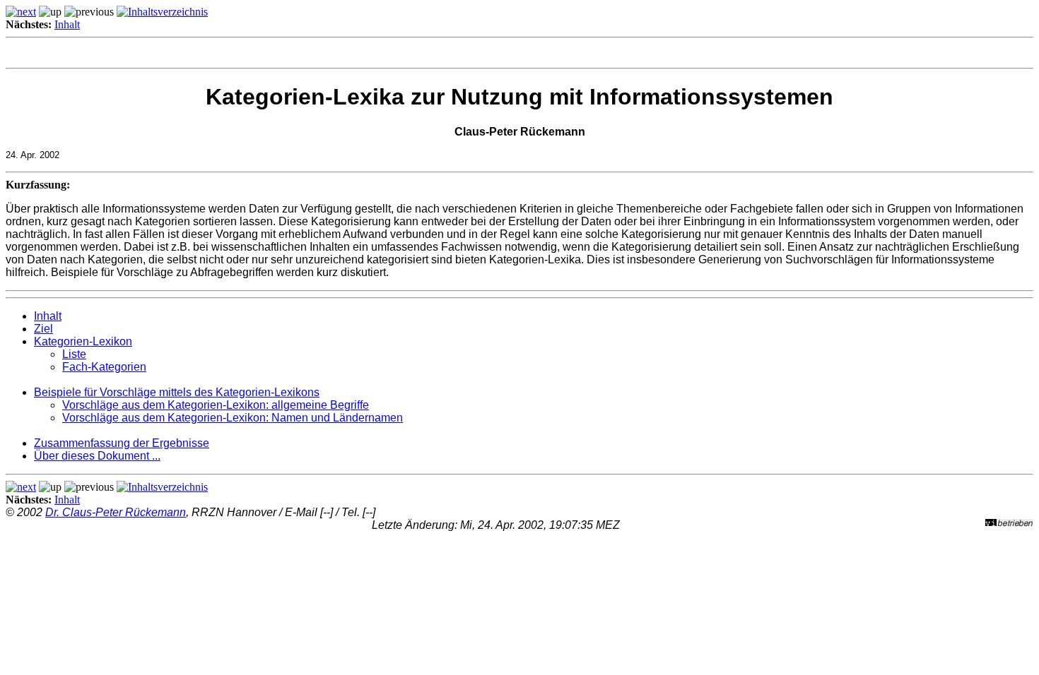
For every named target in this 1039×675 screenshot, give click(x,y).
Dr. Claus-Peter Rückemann (115, 512)
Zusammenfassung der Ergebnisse (121, 443)
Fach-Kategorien (104, 367)
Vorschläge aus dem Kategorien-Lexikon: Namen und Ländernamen (232, 418)
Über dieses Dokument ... (97, 456)
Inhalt (67, 24)
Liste (74, 354)
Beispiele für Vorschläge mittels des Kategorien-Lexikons (176, 392)
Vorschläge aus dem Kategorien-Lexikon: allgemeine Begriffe (215, 405)
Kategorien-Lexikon (83, 341)
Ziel (43, 329)
